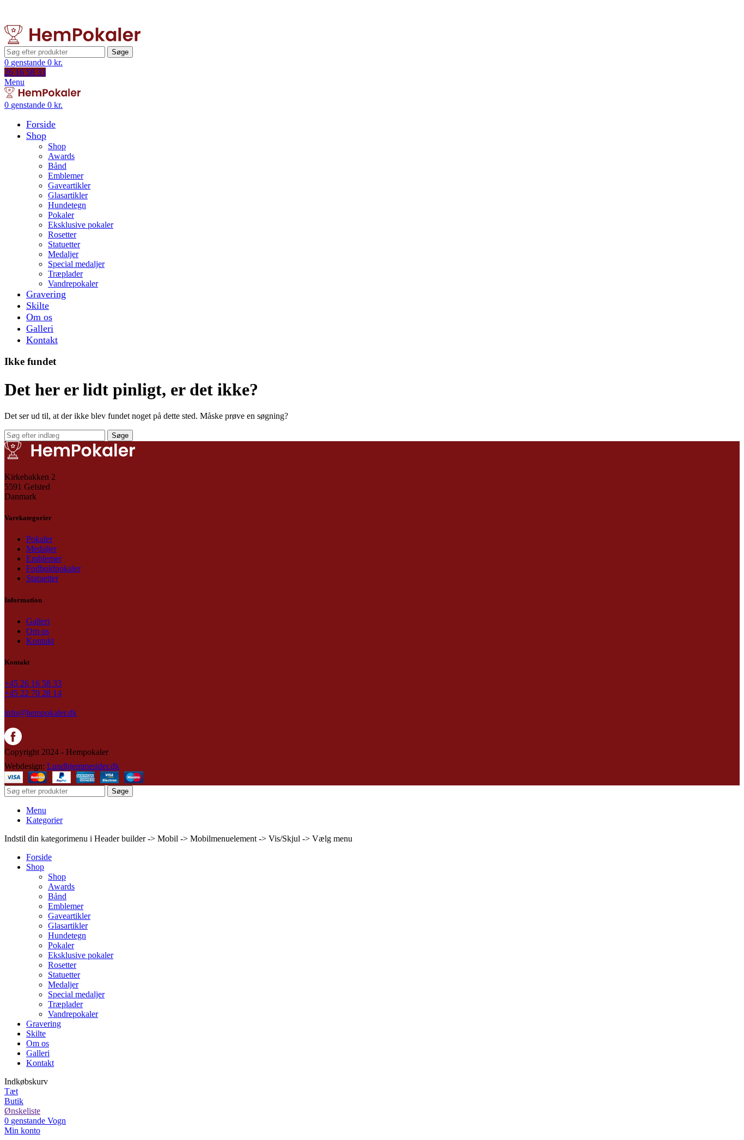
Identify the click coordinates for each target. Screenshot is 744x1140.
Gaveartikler (69, 185)
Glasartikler (68, 195)
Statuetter (64, 244)
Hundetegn (67, 205)
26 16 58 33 (25, 72)
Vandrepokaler (73, 283)
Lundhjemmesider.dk (83, 766)
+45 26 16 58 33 (33, 683)
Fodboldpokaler (53, 568)
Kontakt (40, 640)
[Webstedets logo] (72, 41)
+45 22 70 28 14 (33, 693)
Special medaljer (76, 264)
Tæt (11, 1091)
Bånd (57, 165)
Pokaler (61, 215)
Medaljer (63, 254)
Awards (61, 156)
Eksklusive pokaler (80, 224)
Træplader (65, 273)
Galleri (38, 621)
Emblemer (65, 175)
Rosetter (62, 234)
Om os (37, 631)
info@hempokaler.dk (40, 712)
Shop (57, 146)
